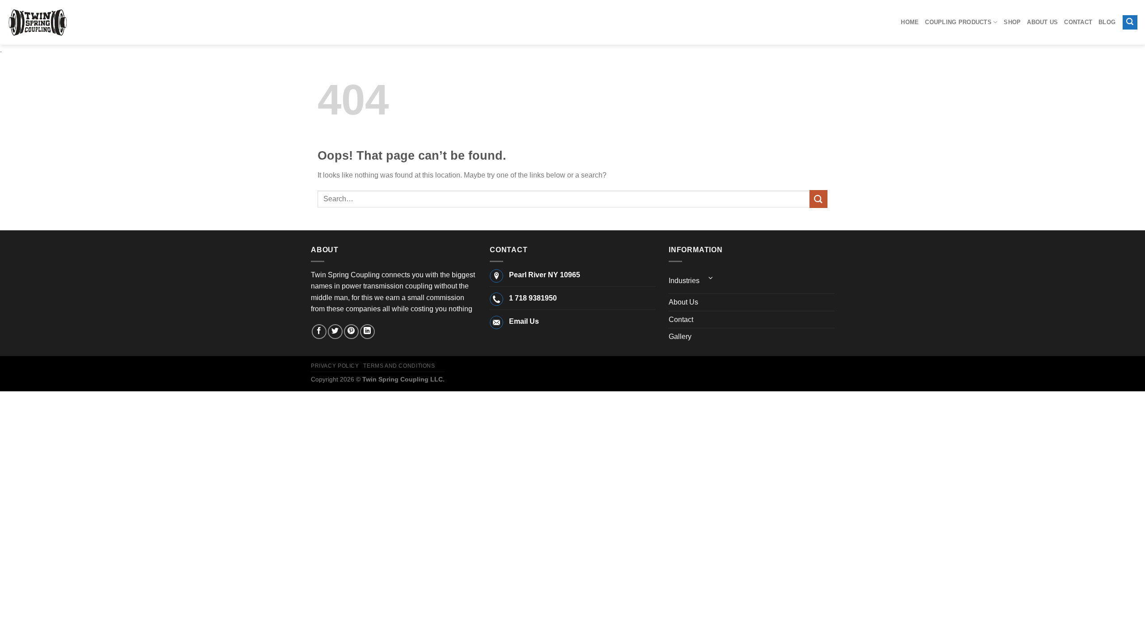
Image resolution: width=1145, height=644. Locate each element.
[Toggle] (711, 278)
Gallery (680, 336)
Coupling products (958, 22)
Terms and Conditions (399, 366)
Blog (1106, 22)
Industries (684, 280)
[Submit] (818, 199)
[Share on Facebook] (319, 331)
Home (910, 22)
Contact (1078, 22)
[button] (1130, 22)
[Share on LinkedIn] (367, 331)
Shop (1012, 22)
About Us (1042, 22)
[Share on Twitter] (335, 331)
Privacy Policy (335, 366)
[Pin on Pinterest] (351, 331)
